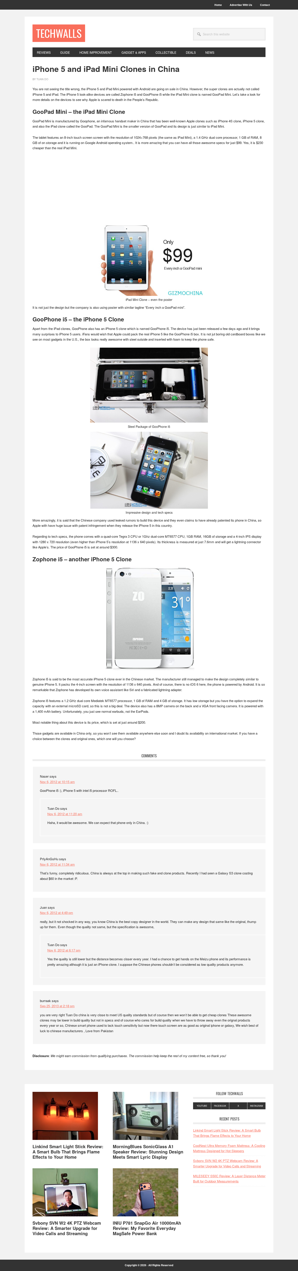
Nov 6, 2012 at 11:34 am (57, 864)
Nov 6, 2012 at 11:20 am (64, 813)
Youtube (202, 1105)
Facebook (220, 1105)
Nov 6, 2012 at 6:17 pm (63, 950)
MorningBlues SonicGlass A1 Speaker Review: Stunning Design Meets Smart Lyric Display (148, 1151)
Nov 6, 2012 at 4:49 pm (56, 912)
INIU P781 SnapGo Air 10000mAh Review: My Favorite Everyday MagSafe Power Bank (147, 1228)
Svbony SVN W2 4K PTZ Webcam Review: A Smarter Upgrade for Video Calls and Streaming (67, 1228)
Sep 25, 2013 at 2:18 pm (57, 1006)
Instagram (256, 1105)
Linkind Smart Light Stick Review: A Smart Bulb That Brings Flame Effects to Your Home (68, 1151)
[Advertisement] (149, 187)
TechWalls (59, 33)
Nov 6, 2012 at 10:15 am (57, 781)
